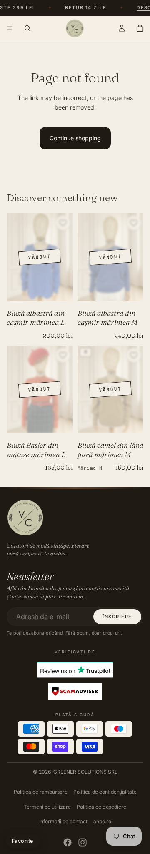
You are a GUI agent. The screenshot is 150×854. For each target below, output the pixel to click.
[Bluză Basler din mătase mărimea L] (39, 389)
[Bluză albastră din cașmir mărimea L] (39, 257)
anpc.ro (102, 821)
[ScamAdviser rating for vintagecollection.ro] (75, 691)
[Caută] (27, 28)
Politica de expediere (101, 807)
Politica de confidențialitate (105, 792)
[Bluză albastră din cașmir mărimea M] (110, 257)
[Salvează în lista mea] (62, 222)
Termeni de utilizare (47, 807)
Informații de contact (63, 821)
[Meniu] (9, 28)
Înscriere (117, 617)
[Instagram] (83, 842)
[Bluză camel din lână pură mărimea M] (110, 389)
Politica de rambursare (41, 792)
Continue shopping (75, 138)
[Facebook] (67, 842)
